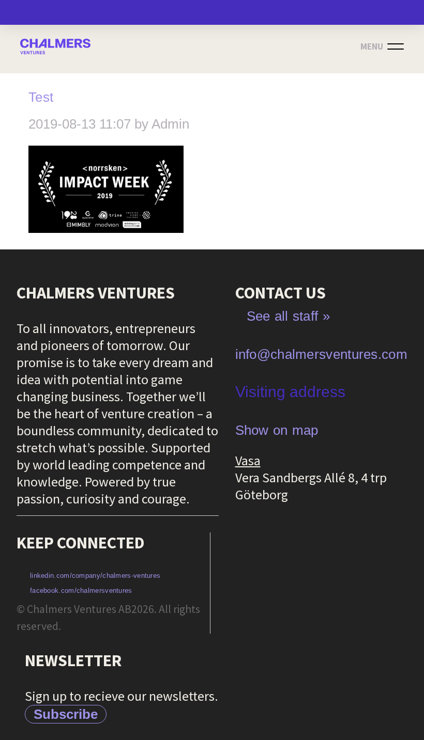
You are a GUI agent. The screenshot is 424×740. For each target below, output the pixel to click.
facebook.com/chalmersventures (81, 590)
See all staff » (288, 316)
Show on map (277, 430)
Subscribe (66, 714)
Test (40, 97)
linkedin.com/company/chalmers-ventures (95, 575)
